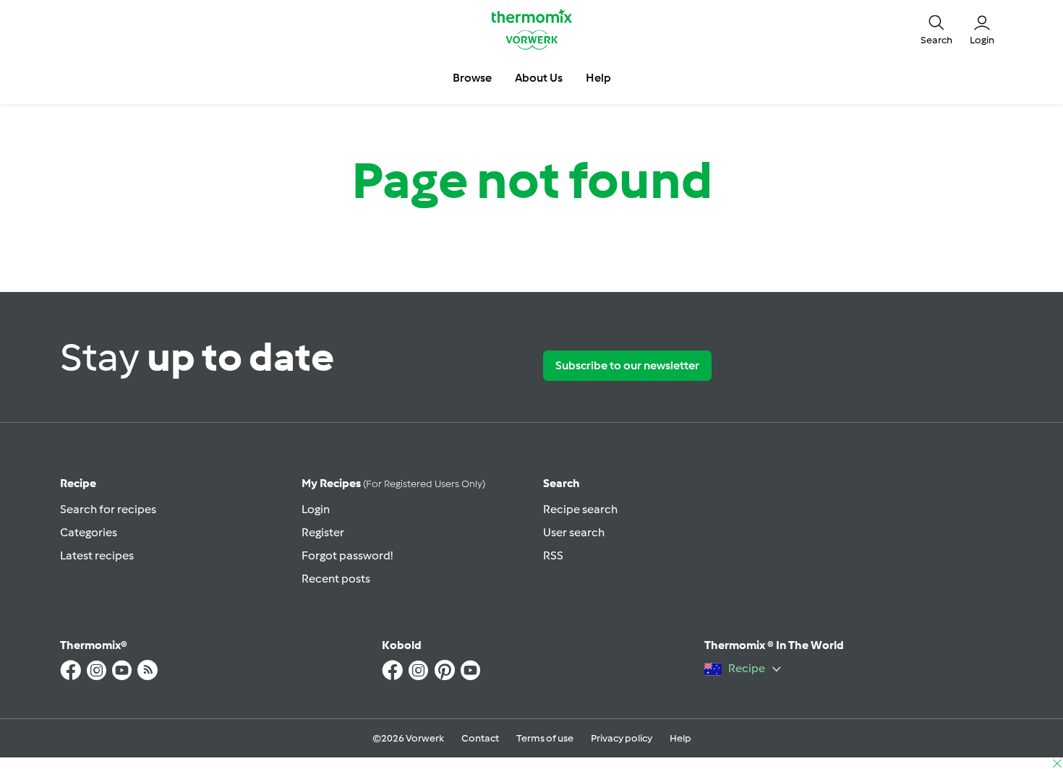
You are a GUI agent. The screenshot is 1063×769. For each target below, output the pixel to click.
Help (680, 738)
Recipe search (580, 509)
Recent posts (336, 578)
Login (316, 509)
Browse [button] (472, 78)
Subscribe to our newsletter (627, 365)
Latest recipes (97, 555)
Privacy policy (621, 738)
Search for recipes (108, 509)
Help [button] (598, 78)
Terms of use (544, 738)
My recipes (393, 483)
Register (323, 532)
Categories (88, 532)
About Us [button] (539, 78)
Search (561, 483)
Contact (480, 738)
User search (574, 532)
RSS (553, 555)
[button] (936, 29)
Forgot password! (347, 555)
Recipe (78, 483)
